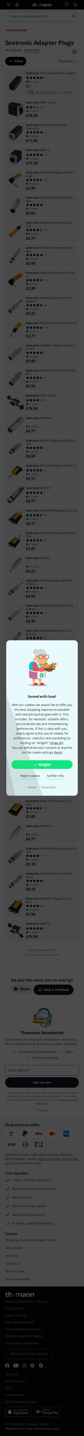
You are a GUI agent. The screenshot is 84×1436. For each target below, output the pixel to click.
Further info (55, 776)
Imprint (32, 786)
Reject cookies (30, 776)
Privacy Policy (49, 786)
